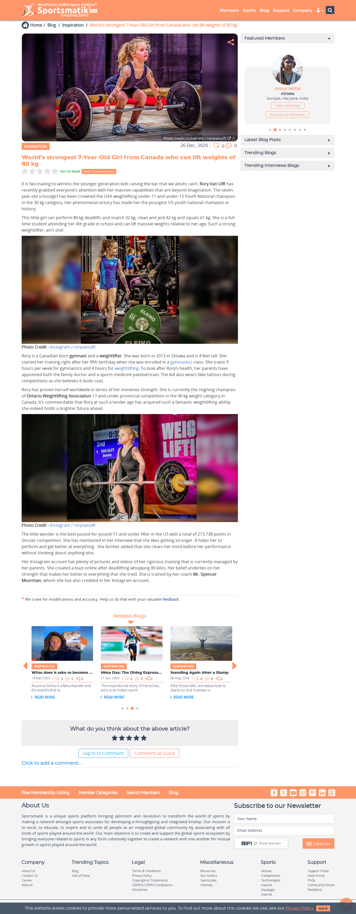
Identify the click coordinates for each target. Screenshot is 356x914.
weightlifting (127, 368)
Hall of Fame (81, 875)
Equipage (268, 889)
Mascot (27, 885)
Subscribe (321, 843)
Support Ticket (318, 871)
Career (27, 880)
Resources (208, 871)
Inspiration (73, 25)
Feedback (315, 889)
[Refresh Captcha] (255, 843)
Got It (323, 908)
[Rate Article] (144, 738)
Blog (51, 25)
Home (36, 25)
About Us (28, 871)
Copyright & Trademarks (150, 880)
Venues (266, 871)
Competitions (270, 875)
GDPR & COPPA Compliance (152, 885)
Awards (266, 885)
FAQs (311, 880)
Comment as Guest (154, 753)
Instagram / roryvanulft (73, 347)
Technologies (270, 880)
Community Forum (321, 885)
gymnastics (181, 362)
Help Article (316, 875)
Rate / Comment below (98, 171)
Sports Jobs (208, 880)
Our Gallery (208, 875)
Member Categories (98, 792)
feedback (171, 599)
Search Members (143, 792)
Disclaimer (140, 889)
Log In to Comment (103, 753)
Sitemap (206, 885)
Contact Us (30, 875)
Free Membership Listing (46, 792)
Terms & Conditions (146, 871)
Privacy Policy (300, 908)
